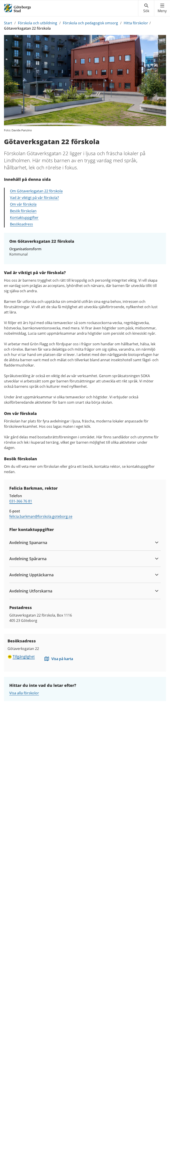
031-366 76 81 (20, 501)
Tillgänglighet (24, 656)
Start (8, 23)
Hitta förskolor (136, 23)
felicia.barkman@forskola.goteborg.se (40, 516)
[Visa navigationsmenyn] (162, 8)
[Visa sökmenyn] (146, 8)
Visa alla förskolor (24, 693)
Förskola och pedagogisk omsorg (90, 23)
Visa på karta (62, 658)
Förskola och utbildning (37, 23)
